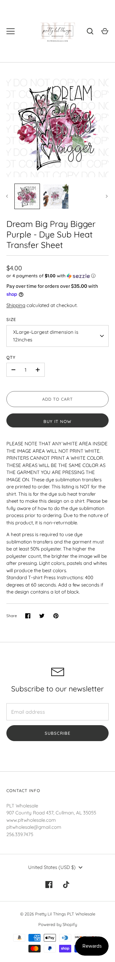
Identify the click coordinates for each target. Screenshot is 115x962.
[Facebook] (49, 885)
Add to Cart (57, 399)
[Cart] (105, 31)
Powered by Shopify (57, 924)
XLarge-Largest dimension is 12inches (45, 336)
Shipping (15, 305)
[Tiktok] (66, 885)
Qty (11, 357)
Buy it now (57, 421)
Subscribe (57, 733)
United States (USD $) (52, 867)
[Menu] (11, 31)
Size (11, 319)
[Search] (90, 31)
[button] (57, 276)
